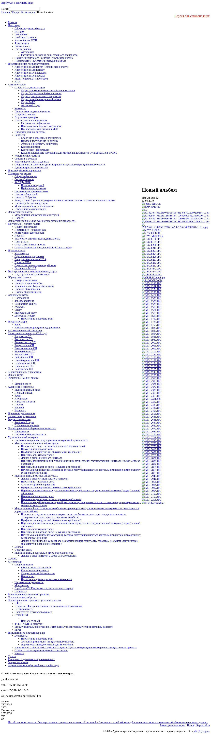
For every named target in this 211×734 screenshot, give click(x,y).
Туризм (12, 656)
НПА (17, 81)
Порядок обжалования (27, 289)
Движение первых (25, 315)
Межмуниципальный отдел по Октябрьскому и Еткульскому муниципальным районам (64, 626)
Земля (18, 395)
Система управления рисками (38, 484)
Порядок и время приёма (29, 283)
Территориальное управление (24, 372)
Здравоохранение (24, 300)
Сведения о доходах (26, 158)
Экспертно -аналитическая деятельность (37, 238)
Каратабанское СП (25, 351)
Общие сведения (24, 564)
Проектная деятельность (21, 413)
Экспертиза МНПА (25, 268)
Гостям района (23, 49)
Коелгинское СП (24, 354)
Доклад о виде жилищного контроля (41, 457)
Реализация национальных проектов (28, 594)
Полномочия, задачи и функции (32, 111)
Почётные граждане (26, 37)
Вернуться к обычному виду (17, 2)
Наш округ (14, 25)
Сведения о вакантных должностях (41, 137)
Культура (20, 306)
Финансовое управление (22, 416)
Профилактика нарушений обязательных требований (51, 452)
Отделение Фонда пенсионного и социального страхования (48, 606)
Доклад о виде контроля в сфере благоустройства (48, 555)
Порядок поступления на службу (39, 140)
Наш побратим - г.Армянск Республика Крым (40, 60)
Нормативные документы (29, 582)
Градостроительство (19, 419)
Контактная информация (35, 149)
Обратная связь (23, 549)
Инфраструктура (17, 321)
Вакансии (20, 134)
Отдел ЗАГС (28, 102)
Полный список (23, 392)
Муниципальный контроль (23, 437)
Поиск (190, 725)
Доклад (19, 546)
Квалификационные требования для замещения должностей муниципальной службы (69, 152)
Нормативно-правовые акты (37, 318)
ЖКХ (18, 324)
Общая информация (26, 176)
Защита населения (18, 662)
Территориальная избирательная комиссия (32, 428)
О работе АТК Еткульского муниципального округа (44, 588)
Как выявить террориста (35, 570)
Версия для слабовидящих (192, 16)
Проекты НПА (23, 262)
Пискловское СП (24, 366)
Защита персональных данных (32, 161)
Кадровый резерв (31, 146)
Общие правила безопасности (38, 573)
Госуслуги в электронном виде (32, 274)
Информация (22, 431)
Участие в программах (27, 155)
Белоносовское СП (25, 342)
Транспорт (20, 410)
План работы (22, 241)
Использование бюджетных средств (41, 126)
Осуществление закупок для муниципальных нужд (43, 247)
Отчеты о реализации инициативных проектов (41, 650)
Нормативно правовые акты (30, 434)
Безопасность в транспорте (36, 567)
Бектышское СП (24, 339)
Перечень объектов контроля (37, 455)
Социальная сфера (18, 295)
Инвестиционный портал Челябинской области (41, 66)
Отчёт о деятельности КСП (30, 244)
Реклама (19, 407)
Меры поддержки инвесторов (31, 78)
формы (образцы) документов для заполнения (47, 644)
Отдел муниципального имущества (41, 96)
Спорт (18, 309)
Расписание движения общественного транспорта (49, 54)
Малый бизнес (23, 383)
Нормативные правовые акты (31, 191)
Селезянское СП (24, 369)
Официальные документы (29, 256)
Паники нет (27, 576)
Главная (5, 12)
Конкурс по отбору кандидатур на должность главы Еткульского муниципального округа (65, 200)
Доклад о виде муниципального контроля (44, 478)
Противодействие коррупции (24, 170)
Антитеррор (15, 561)
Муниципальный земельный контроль (36, 475)
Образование (22, 297)
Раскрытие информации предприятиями (37, 327)
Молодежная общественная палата (34, 206)
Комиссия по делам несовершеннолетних (31, 659)
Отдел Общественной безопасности (41, 93)
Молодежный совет (26, 312)
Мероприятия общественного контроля (37, 215)
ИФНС (18, 603)
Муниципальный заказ (27, 389)
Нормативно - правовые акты (37, 481)
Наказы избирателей (26, 194)
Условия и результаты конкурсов (39, 143)
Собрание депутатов (19, 173)
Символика (21, 34)
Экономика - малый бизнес (23, 377)
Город (15, 12)
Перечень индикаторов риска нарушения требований (51, 466)
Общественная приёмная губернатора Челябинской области (41, 220)
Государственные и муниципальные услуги (32, 271)
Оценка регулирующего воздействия (35, 265)
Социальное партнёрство (22, 597)
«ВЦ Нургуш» (202, 731)
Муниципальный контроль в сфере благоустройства (44, 552)
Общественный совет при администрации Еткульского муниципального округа (60, 164)
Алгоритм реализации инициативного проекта (47, 641)
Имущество (21, 398)
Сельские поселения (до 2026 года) (27, 333)
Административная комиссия (31, 167)
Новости (19, 217)
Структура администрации (30, 87)
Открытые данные (25, 114)
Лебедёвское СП (24, 357)
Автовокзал (27, 52)
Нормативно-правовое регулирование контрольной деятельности (51, 440)
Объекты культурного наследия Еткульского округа (44, 57)
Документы (21, 635)
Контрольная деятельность (29, 232)
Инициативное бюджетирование (26, 632)
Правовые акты (16, 250)
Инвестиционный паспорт (30, 69)
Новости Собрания (25, 197)
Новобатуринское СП (27, 360)
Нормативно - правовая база (30, 229)
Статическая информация (35, 123)
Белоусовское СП (24, 345)
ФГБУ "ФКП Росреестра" (29, 623)
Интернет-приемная (26, 280)
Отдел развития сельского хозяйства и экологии (48, 90)
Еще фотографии (154, 503)
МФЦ (18, 629)
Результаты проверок (26, 117)
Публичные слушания (33, 188)
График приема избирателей (30, 209)
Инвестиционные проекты (30, 75)
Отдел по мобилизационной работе (41, 99)
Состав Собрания (24, 179)
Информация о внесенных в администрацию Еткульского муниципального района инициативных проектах (76, 647)
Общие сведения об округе (30, 28)
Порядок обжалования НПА (30, 259)
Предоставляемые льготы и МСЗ (39, 129)
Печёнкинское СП (25, 363)
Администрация (17, 84)
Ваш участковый (30, 620)
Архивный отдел (30, 105)
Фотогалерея (28, 12)
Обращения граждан (19, 277)
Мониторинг (22, 585)
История (19, 31)
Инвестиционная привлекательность (28, 63)
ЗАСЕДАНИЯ (23, 182)
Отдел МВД (21, 615)
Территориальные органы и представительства (34, 600)
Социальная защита (26, 303)
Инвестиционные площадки (30, 72)
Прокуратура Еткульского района (33, 612)
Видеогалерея (22, 46)
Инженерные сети (25, 401)
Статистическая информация (31, 120)
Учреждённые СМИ (26, 40)
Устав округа (22, 253)
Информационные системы (30, 132)
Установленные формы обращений (34, 286)
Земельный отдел (24, 422)
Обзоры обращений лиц (28, 292)
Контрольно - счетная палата (24, 223)
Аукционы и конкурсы (21, 386)
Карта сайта (203, 725)
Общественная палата (20, 212)
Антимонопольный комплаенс (25, 330)
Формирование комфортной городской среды (33, 665)
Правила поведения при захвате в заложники (46, 579)
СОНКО (12, 558)
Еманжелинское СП (26, 348)
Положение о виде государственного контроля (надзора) (53, 446)
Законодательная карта (172, 725)
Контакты (20, 108)
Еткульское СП (23, 336)
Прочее (19, 404)
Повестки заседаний (32, 185)
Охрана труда (15, 375)
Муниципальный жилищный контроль (36, 443)
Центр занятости (24, 609)
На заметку (21, 591)
